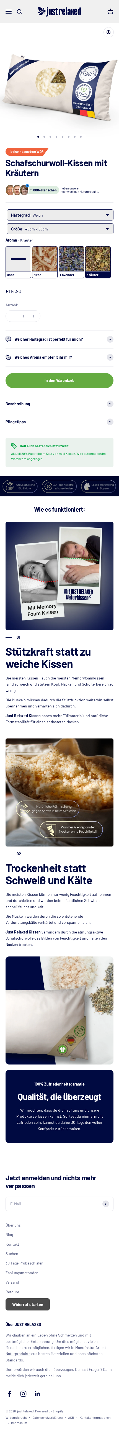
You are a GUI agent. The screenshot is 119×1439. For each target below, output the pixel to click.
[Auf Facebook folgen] (9, 1393)
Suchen (12, 1253)
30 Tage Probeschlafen (24, 1263)
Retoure (12, 1291)
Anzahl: (12, 304)
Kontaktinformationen (95, 1417)
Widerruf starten (27, 1304)
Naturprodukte (18, 1353)
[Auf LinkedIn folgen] (37, 1393)
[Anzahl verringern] (13, 316)
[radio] (18, 262)
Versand (12, 1282)
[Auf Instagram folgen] (23, 1393)
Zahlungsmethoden (22, 1272)
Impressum (19, 1423)
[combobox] (60, 214)
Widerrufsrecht (16, 1417)
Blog (9, 1234)
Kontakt (12, 1244)
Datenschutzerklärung (47, 1417)
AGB (71, 1417)
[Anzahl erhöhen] (33, 316)
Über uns (13, 1225)
